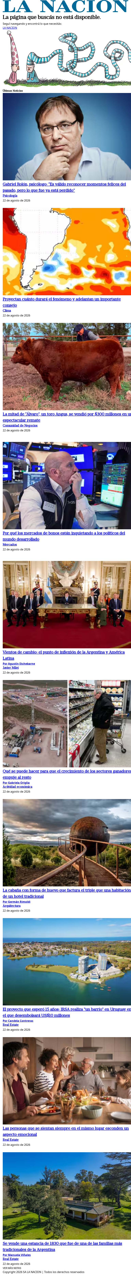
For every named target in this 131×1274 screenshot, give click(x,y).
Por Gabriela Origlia (16, 783)
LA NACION (10, 28)
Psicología (10, 196)
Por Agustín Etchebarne (19, 664)
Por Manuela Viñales (17, 1255)
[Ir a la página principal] (65, 11)
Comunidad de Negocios (20, 425)
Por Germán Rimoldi (16, 902)
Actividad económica (17, 787)
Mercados (10, 544)
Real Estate (11, 1025)
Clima (7, 310)
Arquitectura (11, 906)
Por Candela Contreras (18, 1021)
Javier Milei (11, 668)
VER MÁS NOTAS (12, 1268)
